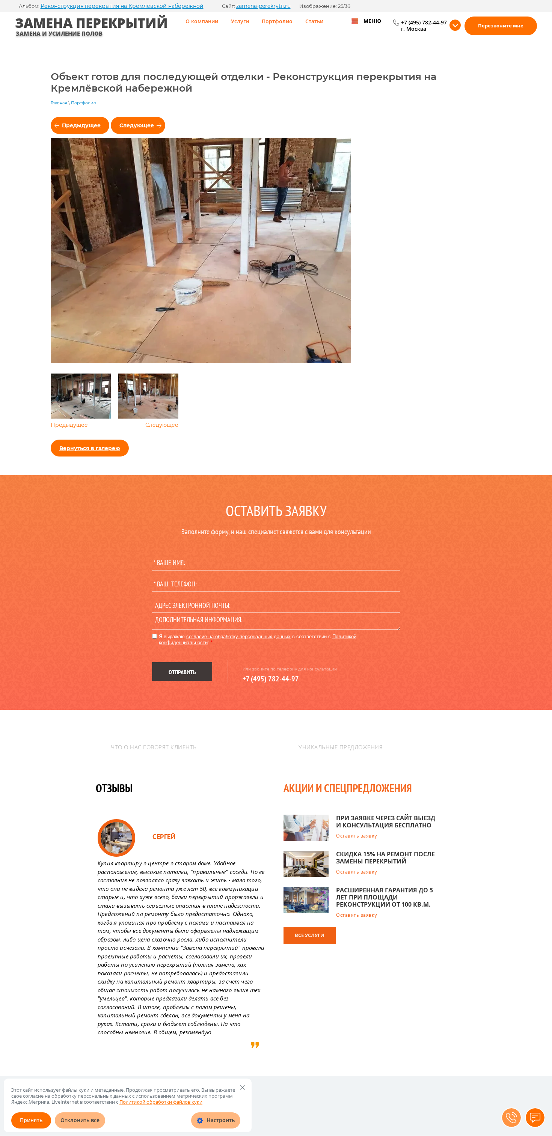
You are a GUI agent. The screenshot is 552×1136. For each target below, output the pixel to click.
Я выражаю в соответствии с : (257, 639)
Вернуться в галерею (89, 448)
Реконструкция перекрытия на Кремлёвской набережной (122, 6)
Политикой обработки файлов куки (160, 1101)
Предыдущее (81, 125)
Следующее (136, 125)
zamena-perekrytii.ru (263, 6)
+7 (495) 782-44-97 (424, 23)
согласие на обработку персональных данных (238, 636)
